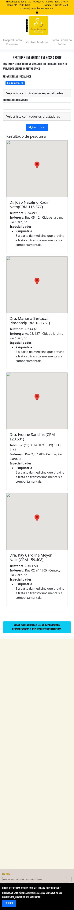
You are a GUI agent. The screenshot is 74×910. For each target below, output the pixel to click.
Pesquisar (38, 127)
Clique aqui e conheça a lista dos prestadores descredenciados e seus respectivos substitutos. (37, 627)
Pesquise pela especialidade (17, 76)
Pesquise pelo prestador (15, 100)
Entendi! (9, 903)
